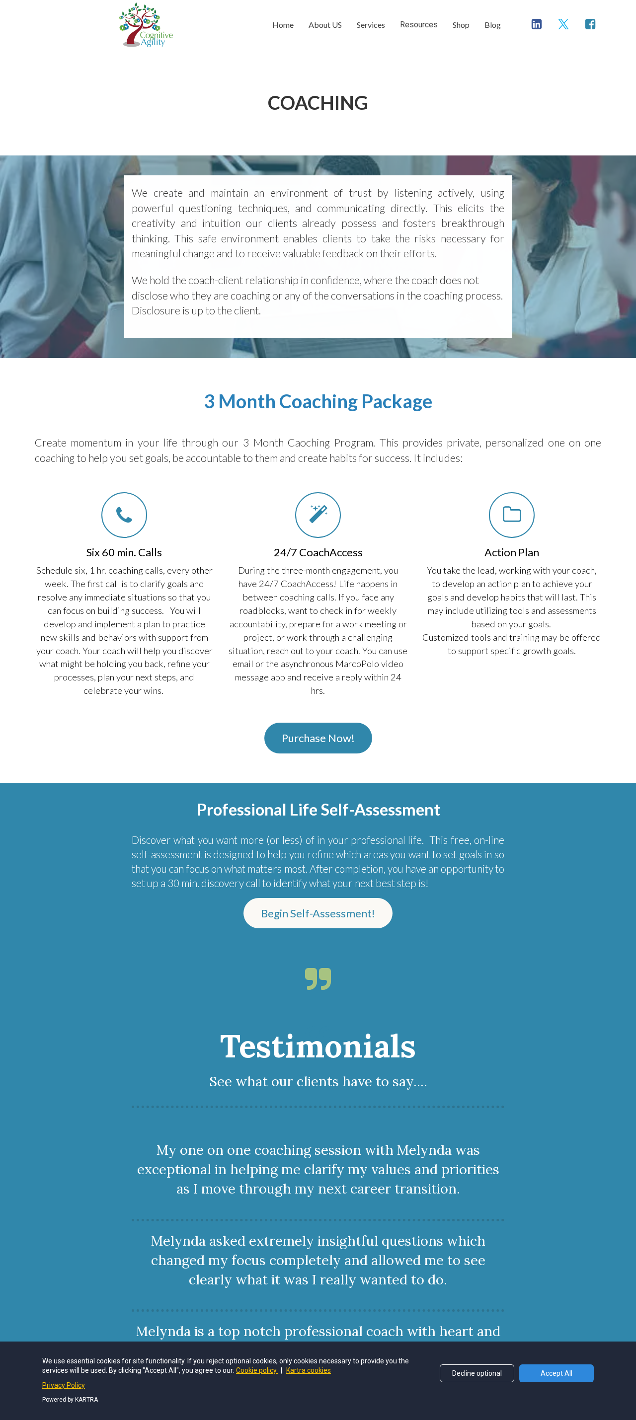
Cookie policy (257, 1370)
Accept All (556, 1373)
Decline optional (477, 1373)
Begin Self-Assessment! (318, 913)
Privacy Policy (63, 1385)
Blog (492, 24)
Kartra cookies (308, 1370)
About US (325, 24)
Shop (461, 24)
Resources (419, 24)
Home (283, 24)
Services (371, 24)
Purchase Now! (318, 738)
